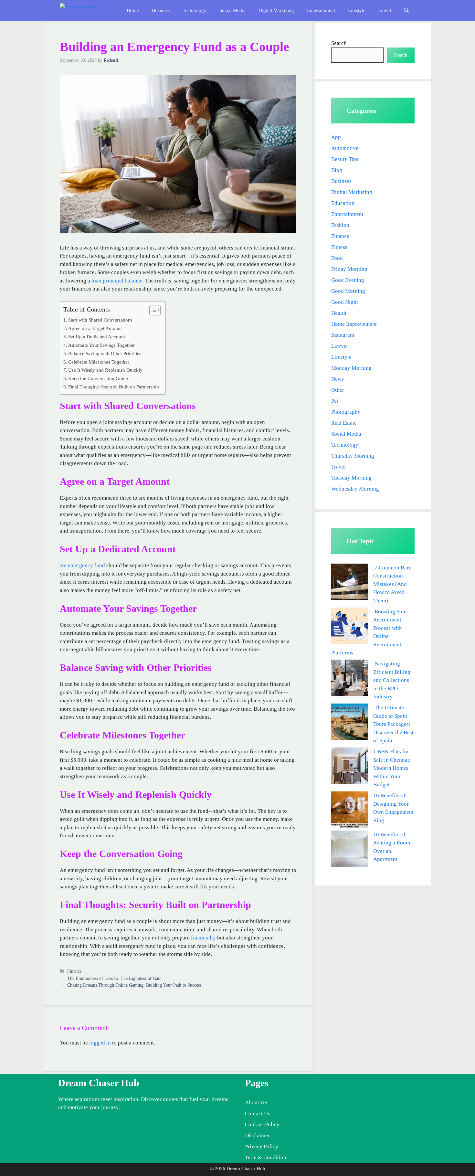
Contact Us (257, 1113)
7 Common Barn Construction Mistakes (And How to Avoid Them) (392, 584)
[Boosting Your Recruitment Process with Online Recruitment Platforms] (349, 627)
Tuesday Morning (351, 478)
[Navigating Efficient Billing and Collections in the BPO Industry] (349, 679)
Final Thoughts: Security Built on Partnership (113, 386)
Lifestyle (356, 10)
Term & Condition (265, 1157)
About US (256, 1102)
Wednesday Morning (355, 489)
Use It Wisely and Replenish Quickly (105, 370)
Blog (336, 170)
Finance (74, 971)
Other (337, 390)
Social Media (232, 10)
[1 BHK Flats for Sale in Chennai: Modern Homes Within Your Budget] (349, 767)
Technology (194, 10)
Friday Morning (349, 269)
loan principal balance (116, 281)
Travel (384, 10)
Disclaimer (257, 1135)
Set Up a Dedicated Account (96, 336)
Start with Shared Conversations (100, 320)
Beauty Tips (344, 159)
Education (342, 203)
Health (338, 313)
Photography (346, 412)
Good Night (344, 302)
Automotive (344, 148)
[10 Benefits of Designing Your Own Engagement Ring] (349, 811)
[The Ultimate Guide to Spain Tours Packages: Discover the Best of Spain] (349, 723)
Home (133, 10)
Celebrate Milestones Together (98, 362)
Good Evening (347, 280)
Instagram (342, 335)
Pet (334, 401)
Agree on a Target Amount (95, 328)
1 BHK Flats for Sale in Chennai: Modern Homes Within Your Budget (392, 768)
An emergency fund (82, 565)
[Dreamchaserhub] (87, 10)
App (336, 137)
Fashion (340, 225)
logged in (100, 1043)
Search (339, 43)
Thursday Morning (352, 456)
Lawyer (339, 346)
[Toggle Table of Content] (151, 310)
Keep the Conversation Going (98, 378)
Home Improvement (354, 324)
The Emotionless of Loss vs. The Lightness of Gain (114, 978)
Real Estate (344, 423)
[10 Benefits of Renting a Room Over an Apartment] (349, 850)
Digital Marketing (276, 10)
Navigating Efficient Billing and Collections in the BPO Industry (391, 680)
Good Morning (348, 291)
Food (337, 258)
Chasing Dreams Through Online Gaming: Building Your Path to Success (134, 985)
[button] (406, 10)
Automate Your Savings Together (101, 345)
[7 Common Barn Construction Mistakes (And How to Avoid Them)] (349, 583)
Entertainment (321, 10)
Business (161, 10)
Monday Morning (351, 368)
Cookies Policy (262, 1124)
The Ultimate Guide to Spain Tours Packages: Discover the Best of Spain (393, 724)
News (337, 379)
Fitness (339, 247)
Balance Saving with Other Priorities (104, 353)
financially (203, 938)
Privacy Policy (261, 1146)
